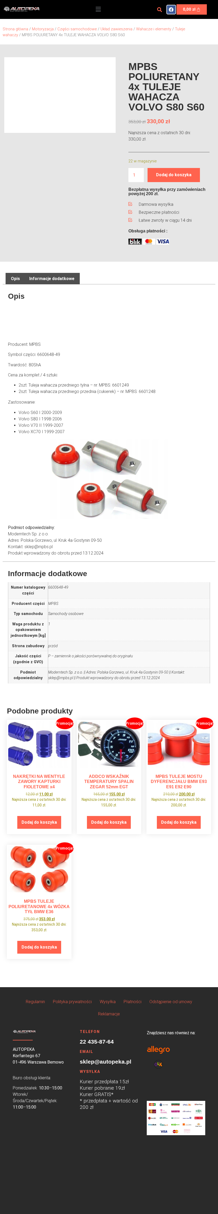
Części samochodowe (77, 29)
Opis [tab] (15, 278)
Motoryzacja (43, 29)
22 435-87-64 (97, 1042)
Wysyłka (108, 1001)
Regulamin (35, 1001)
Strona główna (15, 29)
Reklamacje (109, 1013)
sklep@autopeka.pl (105, 1062)
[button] (98, 9)
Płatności (132, 1001)
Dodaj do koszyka (173, 174)
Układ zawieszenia (116, 29)
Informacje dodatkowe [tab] (51, 278)
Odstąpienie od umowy (170, 1001)
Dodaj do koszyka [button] (39, 822)
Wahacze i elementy (153, 29)
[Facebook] (171, 9)
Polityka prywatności (72, 1001)
